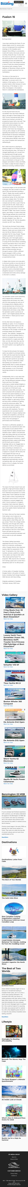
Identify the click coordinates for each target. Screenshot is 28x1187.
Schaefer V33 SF (11, 665)
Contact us (14, 1175)
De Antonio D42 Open (14, 722)
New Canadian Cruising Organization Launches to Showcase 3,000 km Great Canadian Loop (13, 919)
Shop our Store (14, 1159)
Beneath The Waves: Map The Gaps (14, 1060)
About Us (14, 1157)
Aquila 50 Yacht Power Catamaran (14, 780)
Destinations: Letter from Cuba (12, 860)
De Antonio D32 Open (14, 740)
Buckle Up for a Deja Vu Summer (11, 1139)
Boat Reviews (3, 8)
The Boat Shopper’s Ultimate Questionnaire (13, 1080)
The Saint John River (10, 898)
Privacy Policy (14, 1173)
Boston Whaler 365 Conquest (13, 702)
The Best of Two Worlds (11, 880)
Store (21, 4)
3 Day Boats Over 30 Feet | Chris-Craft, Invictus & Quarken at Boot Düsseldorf (14, 613)
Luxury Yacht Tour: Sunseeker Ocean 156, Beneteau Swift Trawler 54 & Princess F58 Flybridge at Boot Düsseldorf (14, 641)
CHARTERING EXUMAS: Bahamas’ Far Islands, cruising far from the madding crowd (14, 942)
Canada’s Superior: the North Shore (13, 963)
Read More (5, 837)
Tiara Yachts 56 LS (12, 683)
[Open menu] (26, 3)
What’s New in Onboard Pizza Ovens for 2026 (13, 1119)
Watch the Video (8, 619)
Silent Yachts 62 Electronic (11, 760)
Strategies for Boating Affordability (10, 1040)
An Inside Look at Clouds (12, 1100)
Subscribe (19, 2)
